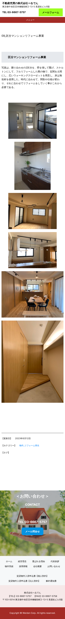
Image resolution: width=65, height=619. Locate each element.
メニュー (30, 20)
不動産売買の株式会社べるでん (20, 3)
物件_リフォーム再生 (29, 445)
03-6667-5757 (16, 12)
